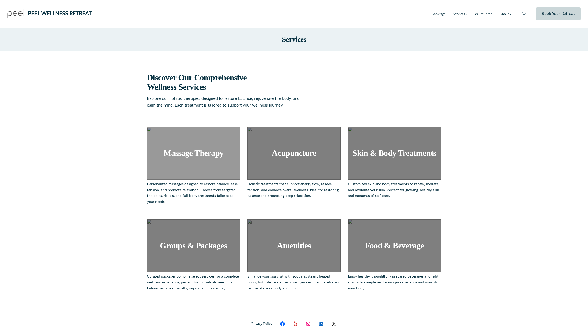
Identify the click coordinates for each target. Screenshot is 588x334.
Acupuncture (294, 153)
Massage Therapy (193, 153)
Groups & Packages (193, 245)
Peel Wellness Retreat (60, 14)
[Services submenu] (467, 14)
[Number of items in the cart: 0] (523, 13)
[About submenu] (510, 14)
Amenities (294, 245)
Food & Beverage (394, 245)
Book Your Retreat (558, 14)
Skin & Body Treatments (394, 153)
